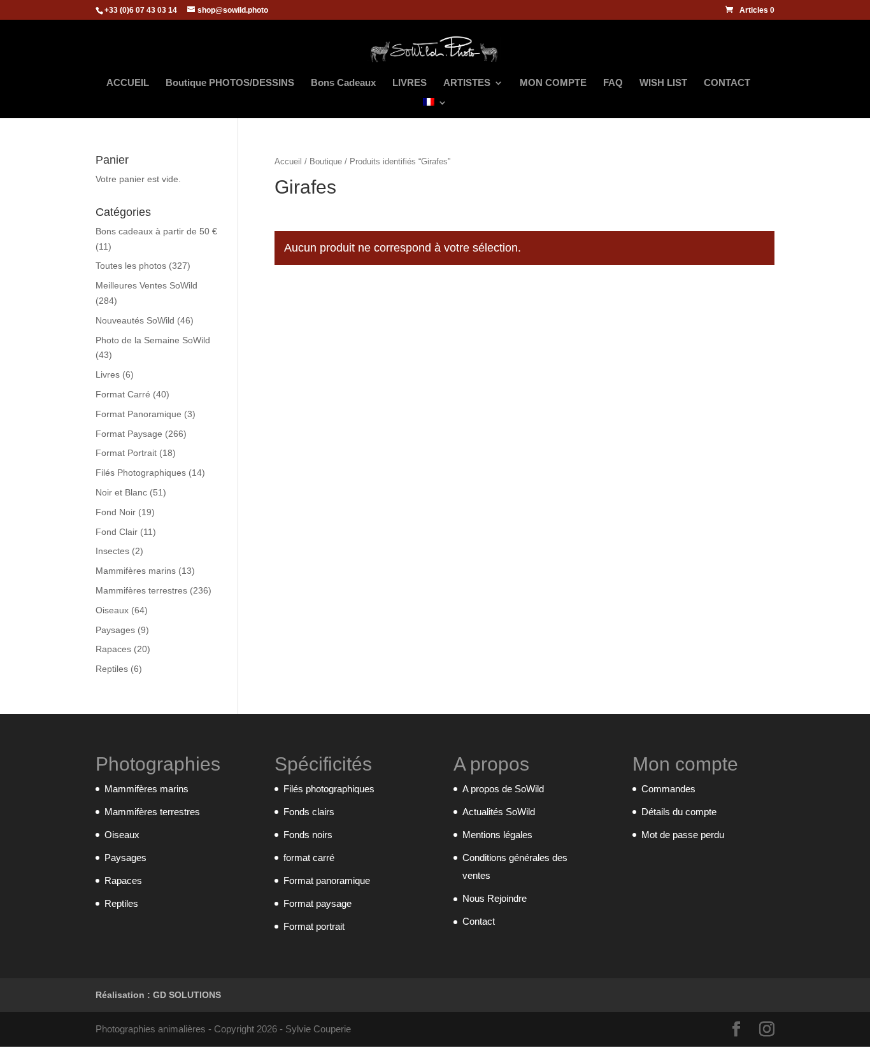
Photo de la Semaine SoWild (153, 340)
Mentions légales (497, 834)
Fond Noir (116, 512)
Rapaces (113, 649)
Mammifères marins (136, 571)
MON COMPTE (553, 83)
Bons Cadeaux (343, 83)
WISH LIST (663, 83)
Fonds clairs (308, 811)
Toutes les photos (131, 265)
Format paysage (317, 903)
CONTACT (727, 83)
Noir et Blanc (121, 492)
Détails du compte (679, 811)
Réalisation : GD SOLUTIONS (158, 995)
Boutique (326, 161)
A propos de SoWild (503, 788)
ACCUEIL (127, 83)
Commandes (668, 788)
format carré (308, 857)
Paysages (115, 630)
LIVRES (409, 83)
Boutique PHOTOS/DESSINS (230, 83)
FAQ (613, 83)
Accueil (288, 161)
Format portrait (314, 926)
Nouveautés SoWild (135, 320)
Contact (478, 921)
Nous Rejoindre (494, 898)
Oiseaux (112, 610)
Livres (108, 374)
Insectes (112, 551)
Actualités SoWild (498, 811)
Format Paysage (129, 434)
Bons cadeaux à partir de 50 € (156, 231)
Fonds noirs (307, 834)
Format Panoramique (139, 414)
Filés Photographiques (141, 472)
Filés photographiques (328, 788)
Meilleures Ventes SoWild (146, 285)
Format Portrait (126, 453)
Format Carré (123, 394)
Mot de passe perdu (682, 834)
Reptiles (112, 669)
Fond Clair (117, 532)
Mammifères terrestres (141, 590)
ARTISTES (466, 83)
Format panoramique (326, 880)
